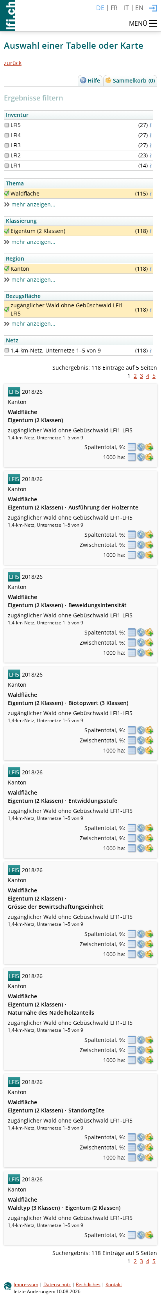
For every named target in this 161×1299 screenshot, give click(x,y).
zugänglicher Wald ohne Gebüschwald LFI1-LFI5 (68, 309)
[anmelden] (153, 8)
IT (126, 8)
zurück (12, 63)
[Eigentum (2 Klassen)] (6, 231)
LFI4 (16, 135)
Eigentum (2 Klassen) (38, 230)
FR (114, 8)
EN (139, 8)
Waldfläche (25, 193)
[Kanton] (6, 268)
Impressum (26, 1284)
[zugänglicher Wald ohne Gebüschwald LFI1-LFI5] (6, 309)
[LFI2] (6, 155)
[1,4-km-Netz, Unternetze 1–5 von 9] (6, 350)
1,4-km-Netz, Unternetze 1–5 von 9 (56, 350)
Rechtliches (88, 1284)
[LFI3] (6, 145)
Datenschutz (57, 1284)
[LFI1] (6, 165)
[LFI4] (6, 135)
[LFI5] (6, 125)
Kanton (20, 268)
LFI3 (16, 145)
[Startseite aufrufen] (7, 15)
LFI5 (16, 125)
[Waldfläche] (6, 193)
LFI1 (16, 165)
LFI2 (16, 155)
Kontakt (114, 1284)
